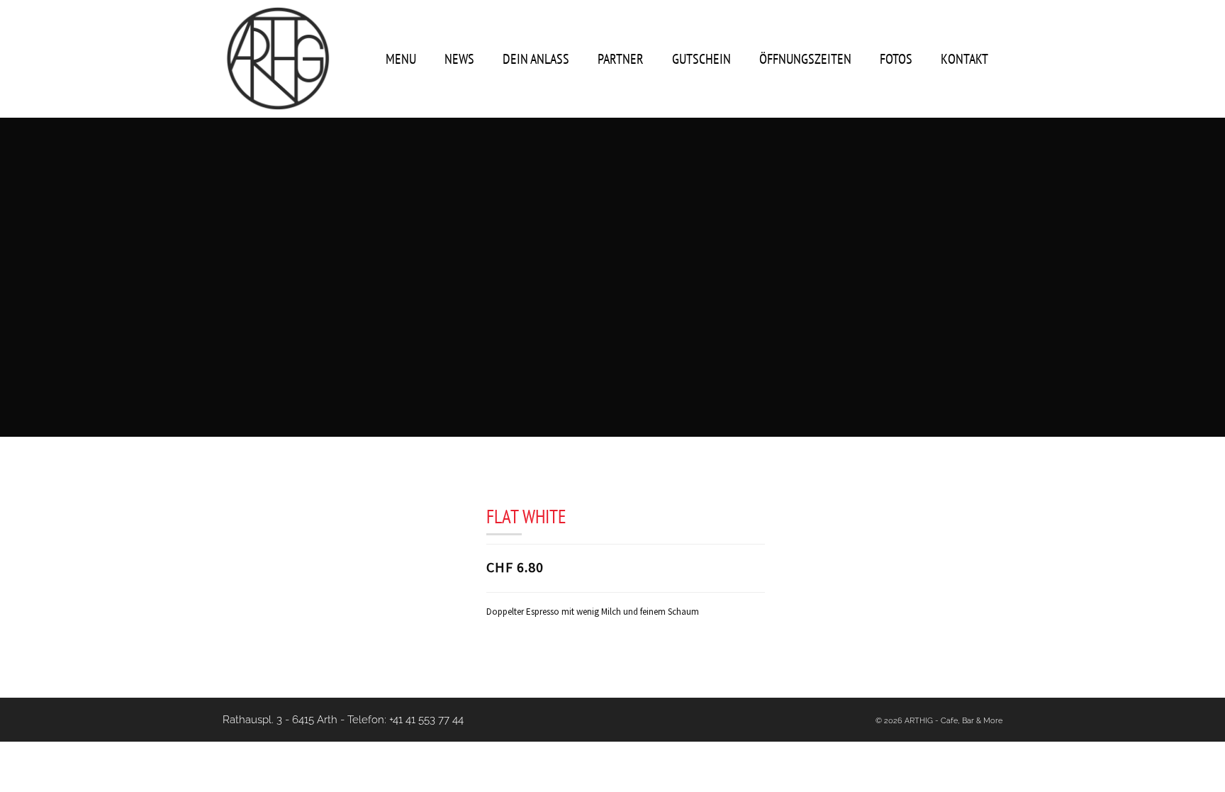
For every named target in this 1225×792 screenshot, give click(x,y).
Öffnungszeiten (805, 59)
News (459, 59)
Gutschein (701, 59)
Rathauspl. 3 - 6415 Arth (280, 719)
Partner (621, 59)
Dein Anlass (536, 59)
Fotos (896, 59)
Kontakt (964, 59)
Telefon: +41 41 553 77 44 (405, 719)
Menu (401, 59)
